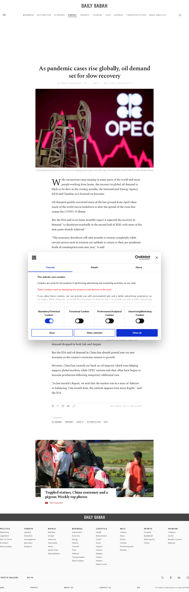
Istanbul (27, 532)
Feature (99, 560)
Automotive (44, 15)
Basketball (148, 536)
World (52, 528)
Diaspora (28, 546)
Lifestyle (101, 528)
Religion (99, 553)
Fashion (99, 546)
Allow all (137, 333)
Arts (123, 528)
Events (122, 539)
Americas (52, 539)
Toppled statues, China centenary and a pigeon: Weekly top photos (76, 495)
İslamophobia (54, 553)
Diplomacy (4, 532)
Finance (84, 15)
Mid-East (51, 532)
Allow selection (94, 333)
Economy (59, 15)
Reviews (123, 550)
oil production (94, 422)
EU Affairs (4, 543)
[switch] (79, 321)
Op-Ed (170, 536)
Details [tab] (94, 267)
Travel (98, 539)
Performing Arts (126, 546)
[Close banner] (157, 258)
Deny (52, 333)
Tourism (97, 15)
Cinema (123, 532)
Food (98, 543)
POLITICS (5, 528)
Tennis (146, 543)
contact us (105, 588)
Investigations (30, 539)
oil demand (57, 422)
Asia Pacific (52, 543)
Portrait (123, 543)
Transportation (136, 15)
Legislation (4, 536)
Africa (50, 546)
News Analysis (157, 15)
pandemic (69, 422)
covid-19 (80, 422)
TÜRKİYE (28, 528)
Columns (171, 532)
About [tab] (139, 267)
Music (122, 536)
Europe (51, 536)
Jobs (2, 588)
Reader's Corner (175, 539)
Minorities (28, 543)
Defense (118, 15)
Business (28, 15)
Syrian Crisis (53, 550)
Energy (72, 15)
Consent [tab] (50, 267)
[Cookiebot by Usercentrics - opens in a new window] (137, 257)
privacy (34, 588)
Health (98, 532)
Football (147, 532)
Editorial (171, 543)
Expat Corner (101, 564)
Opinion (173, 528)
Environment (101, 536)
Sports (148, 528)
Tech (108, 15)
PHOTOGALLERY (56, 503)
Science (99, 550)
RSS (138, 588)
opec (106, 422)
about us (68, 588)
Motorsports (149, 539)
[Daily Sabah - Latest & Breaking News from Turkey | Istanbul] (94, 6)
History (99, 557)
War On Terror (6, 539)
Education (28, 536)
